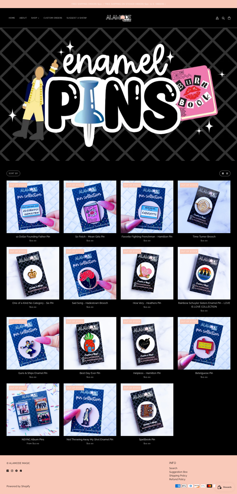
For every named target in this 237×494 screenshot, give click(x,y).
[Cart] (229, 18)
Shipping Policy (178, 475)
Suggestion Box (178, 471)
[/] (118, 17)
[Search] (223, 18)
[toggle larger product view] (222, 173)
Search (173, 468)
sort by (13, 173)
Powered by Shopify (18, 486)
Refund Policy (177, 479)
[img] (7, 470)
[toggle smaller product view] (227, 173)
